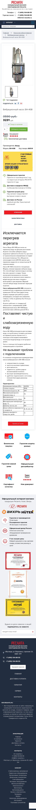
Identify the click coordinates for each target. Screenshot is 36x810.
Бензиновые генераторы (18, 775)
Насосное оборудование (18, 798)
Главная (18, 674)
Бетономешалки (18, 790)
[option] (18, 65)
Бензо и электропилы (18, 792)
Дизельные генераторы (18, 777)
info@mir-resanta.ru (25, 18)
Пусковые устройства (18, 802)
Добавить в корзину (18, 129)
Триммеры (18, 794)
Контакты (18, 697)
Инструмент (18, 800)
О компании (18, 739)
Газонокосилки (18, 786)
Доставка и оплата (18, 679)
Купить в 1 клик (18, 424)
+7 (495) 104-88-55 (25, 12)
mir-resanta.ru (18, 754)
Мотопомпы (18, 788)
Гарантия (18, 685)
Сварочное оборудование (18, 773)
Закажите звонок (18, 667)
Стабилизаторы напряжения (18, 771)
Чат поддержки (12, 100)
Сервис (18, 691)
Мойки (18, 796)
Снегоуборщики (18, 779)
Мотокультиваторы (18, 784)
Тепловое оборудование (18, 781)
